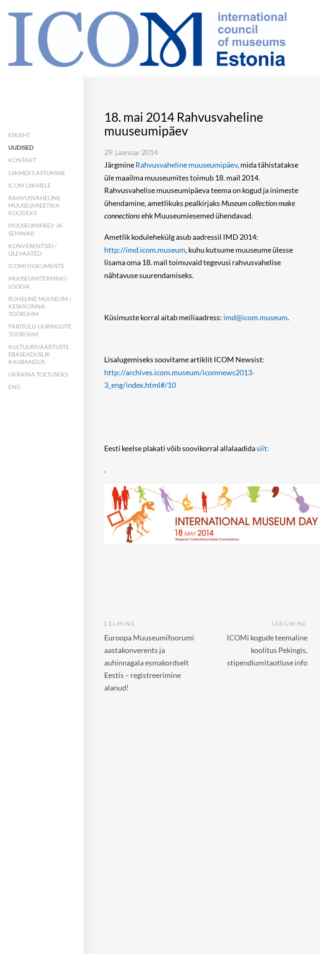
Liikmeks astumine (36, 172)
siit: (263, 448)
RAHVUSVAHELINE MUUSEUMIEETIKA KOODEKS (34, 205)
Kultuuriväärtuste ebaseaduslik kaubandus (38, 354)
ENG (14, 386)
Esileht (19, 134)
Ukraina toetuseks (38, 374)
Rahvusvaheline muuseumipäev (186, 164)
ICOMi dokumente (36, 265)
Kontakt (22, 159)
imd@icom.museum (255, 317)
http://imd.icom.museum (144, 249)
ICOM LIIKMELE (29, 185)
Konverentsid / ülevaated (32, 249)
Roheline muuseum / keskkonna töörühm (39, 306)
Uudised (21, 147)
